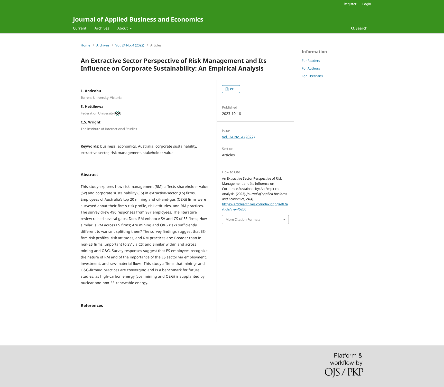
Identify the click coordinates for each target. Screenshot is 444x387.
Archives (102, 28)
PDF (232, 89)
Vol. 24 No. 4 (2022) (129, 45)
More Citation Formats (243, 219)
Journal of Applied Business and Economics (138, 19)
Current (79, 28)
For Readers (311, 60)
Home (85, 45)
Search (361, 28)
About (123, 28)
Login (366, 4)
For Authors (311, 68)
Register (350, 4)
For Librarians (312, 76)
